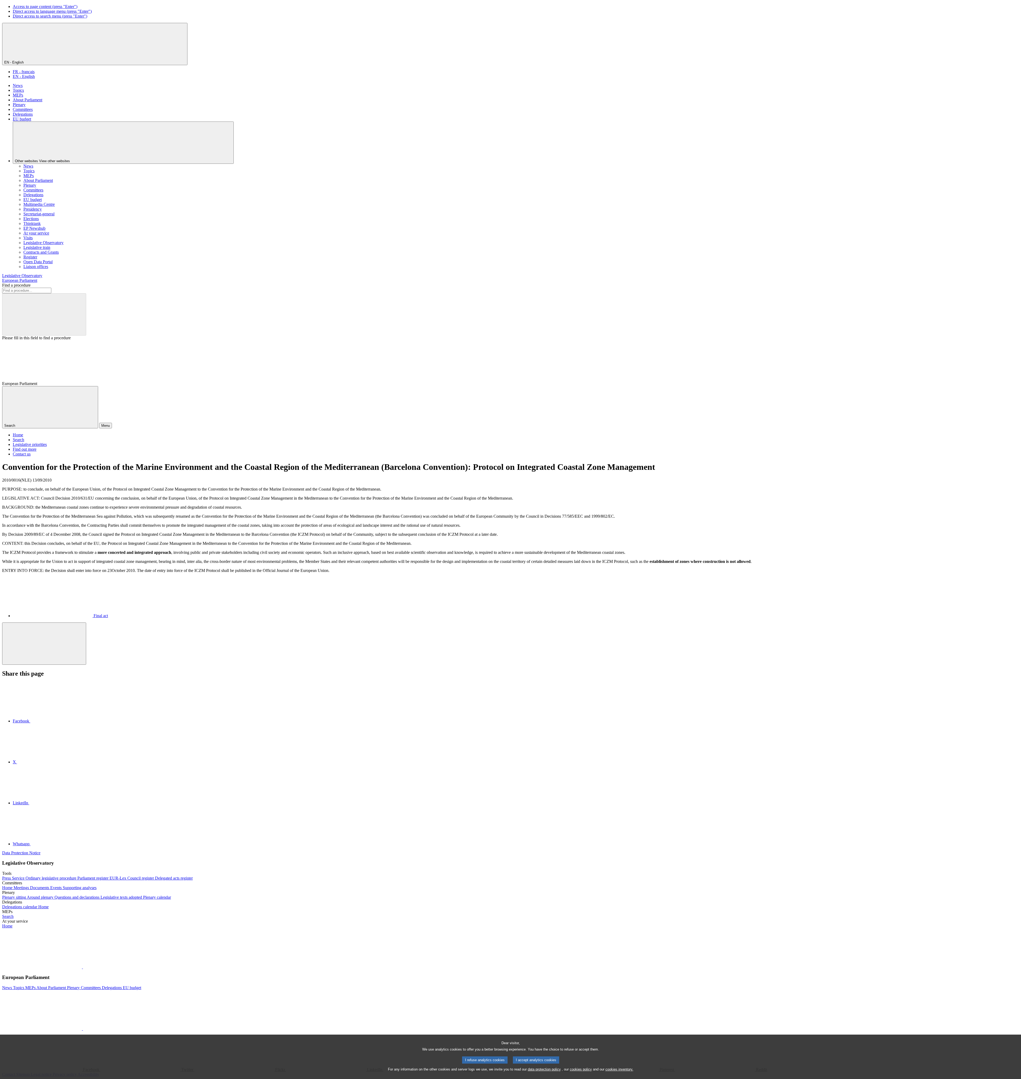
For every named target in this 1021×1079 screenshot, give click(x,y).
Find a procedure (16, 285)
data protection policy (544, 1069)
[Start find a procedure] (44, 314)
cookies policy (581, 1069)
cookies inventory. (619, 1069)
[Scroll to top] (44, 643)
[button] (82, 967)
